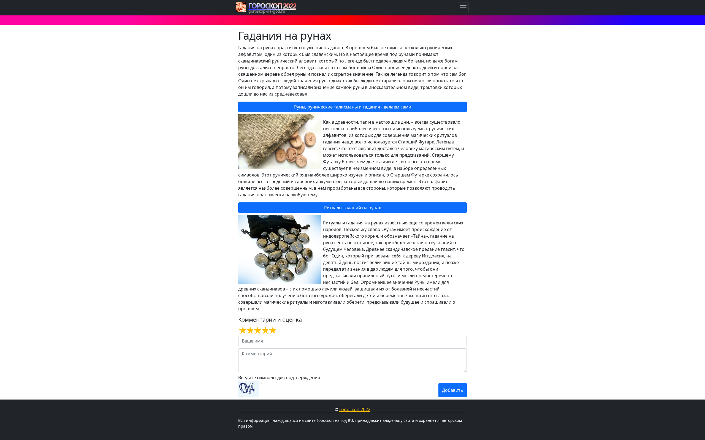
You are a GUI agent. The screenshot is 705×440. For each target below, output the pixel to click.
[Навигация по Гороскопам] (463, 7)
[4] (264, 330)
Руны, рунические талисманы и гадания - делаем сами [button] (352, 107)
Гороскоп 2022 (354, 409)
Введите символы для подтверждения (279, 377)
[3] (257, 330)
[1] (242, 330)
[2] (249, 330)
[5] (272, 330)
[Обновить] (248, 389)
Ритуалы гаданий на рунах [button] (352, 208)
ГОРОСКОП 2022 (272, 6)
